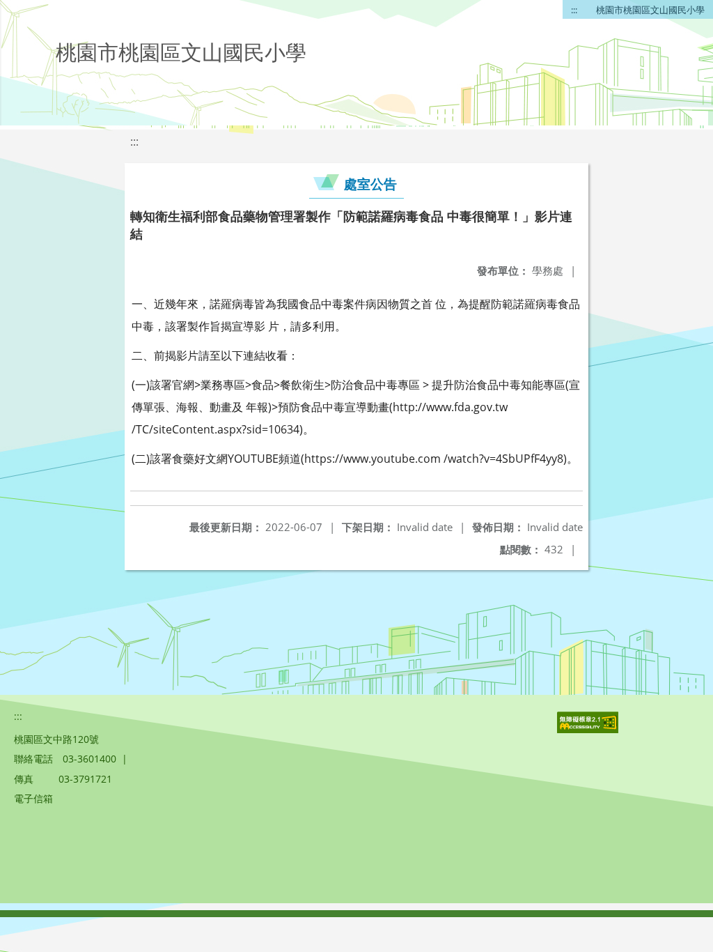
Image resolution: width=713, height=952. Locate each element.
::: (574, 9)
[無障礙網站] (589, 729)
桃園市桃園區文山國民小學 (650, 9)
